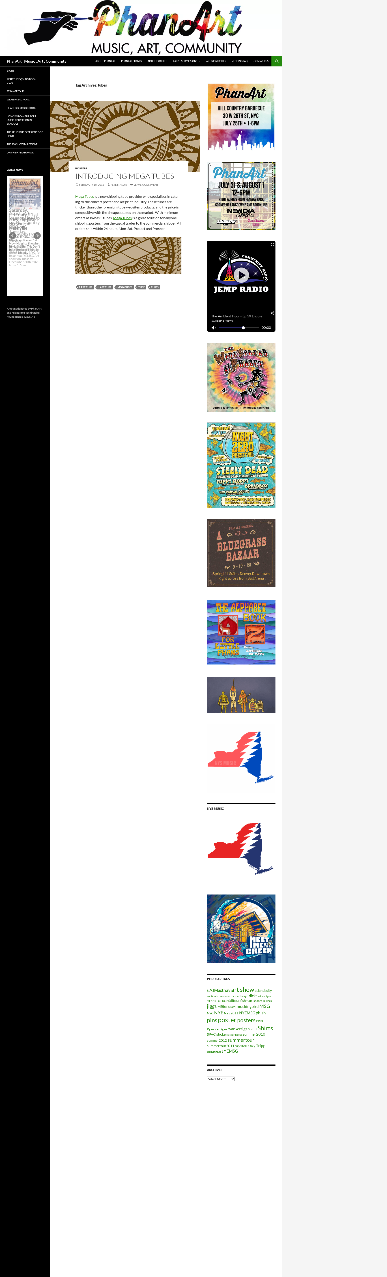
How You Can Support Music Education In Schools (21, 120)
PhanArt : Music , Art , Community (37, 61)
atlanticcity (263, 990)
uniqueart (215, 1051)
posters (81, 168)
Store (10, 70)
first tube (85, 287)
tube (141, 287)
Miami (232, 1007)
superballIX (242, 1046)
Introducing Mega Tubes (124, 176)
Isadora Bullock (262, 1001)
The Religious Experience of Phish (25, 134)
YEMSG (231, 1051)
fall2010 (211, 1000)
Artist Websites (216, 60)
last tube (105, 287)
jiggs (212, 1006)
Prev (12, 235)
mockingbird (248, 1006)
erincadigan (264, 996)
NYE (218, 1012)
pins (212, 1020)
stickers (222, 1034)
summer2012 (217, 1040)
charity (234, 996)
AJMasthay (219, 990)
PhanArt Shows (131, 60)
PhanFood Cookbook (21, 107)
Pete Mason (118, 184)
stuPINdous (236, 1034)
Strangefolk (15, 91)
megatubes (125, 287)
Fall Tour (222, 1001)
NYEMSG (247, 1013)
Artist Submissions (185, 60)
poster (227, 1020)
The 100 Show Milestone (22, 144)
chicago (243, 996)
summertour (241, 1040)
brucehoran (223, 996)
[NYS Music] (241, 849)
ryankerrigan (239, 1028)
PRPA (259, 1021)
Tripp (260, 1045)
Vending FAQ (240, 60)
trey (252, 1046)
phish (261, 1012)
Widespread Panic (18, 99)
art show (242, 989)
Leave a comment (146, 184)
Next (37, 235)
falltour (234, 1000)
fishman (246, 1001)
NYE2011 (231, 1013)
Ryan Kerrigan (217, 1029)
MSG (264, 1006)
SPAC (211, 1034)
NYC (210, 1013)
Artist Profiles (157, 60)
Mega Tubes (84, 196)
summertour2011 (220, 1045)
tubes (155, 287)
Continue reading (23, 268)
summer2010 (254, 1034)
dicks (253, 995)
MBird (222, 1006)
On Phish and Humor (20, 152)
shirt (253, 1029)
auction (211, 996)
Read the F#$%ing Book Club (21, 81)
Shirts (265, 1028)
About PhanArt (105, 60)
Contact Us (261, 60)
